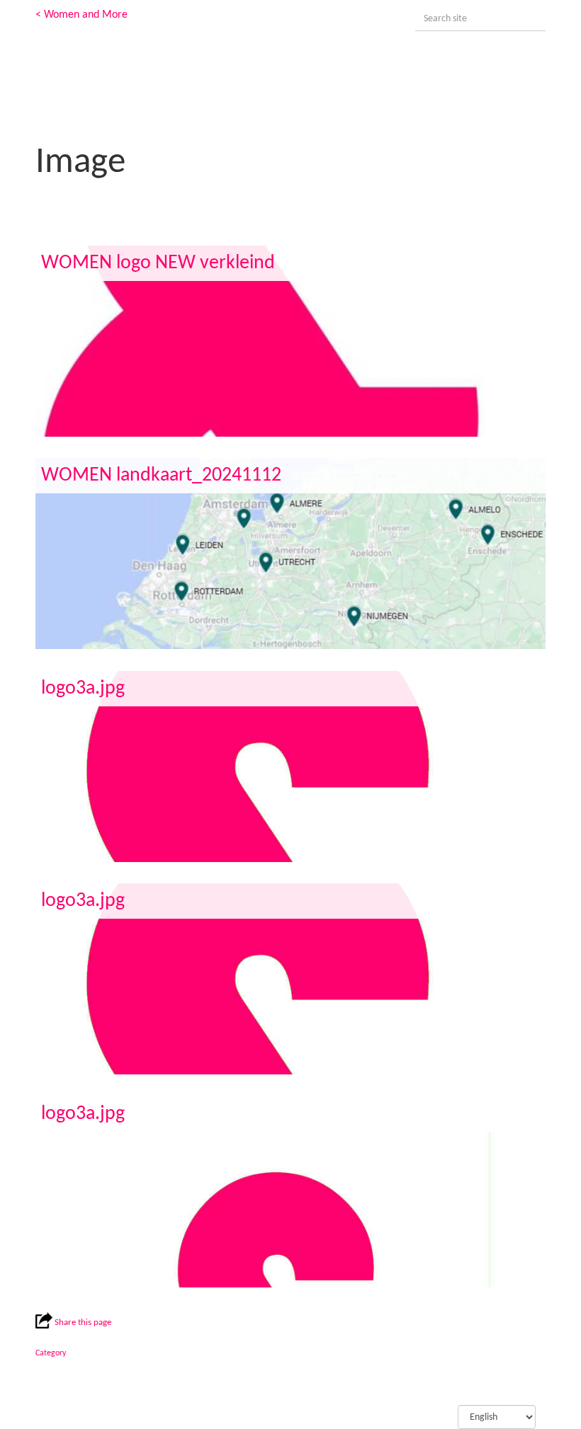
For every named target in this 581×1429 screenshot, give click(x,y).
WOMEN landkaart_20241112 (161, 476)
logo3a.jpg (83, 689)
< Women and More (81, 15)
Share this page (81, 1322)
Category (50, 1353)
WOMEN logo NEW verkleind (158, 263)
